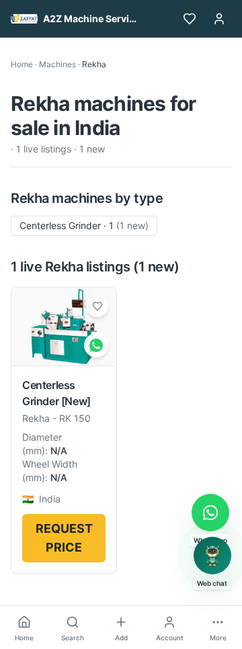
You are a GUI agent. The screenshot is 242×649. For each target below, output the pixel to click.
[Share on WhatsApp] (96, 345)
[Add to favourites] (97, 306)
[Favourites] (189, 19)
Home (22, 64)
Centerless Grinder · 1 (84, 225)
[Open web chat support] (212, 555)
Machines (57, 64)
